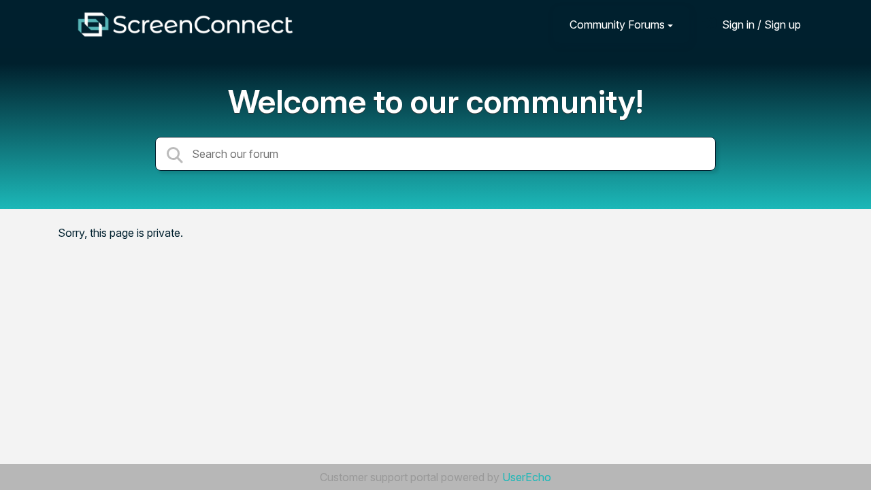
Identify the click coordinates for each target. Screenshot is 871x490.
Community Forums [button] (617, 24)
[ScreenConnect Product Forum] (185, 24)
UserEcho (526, 477)
